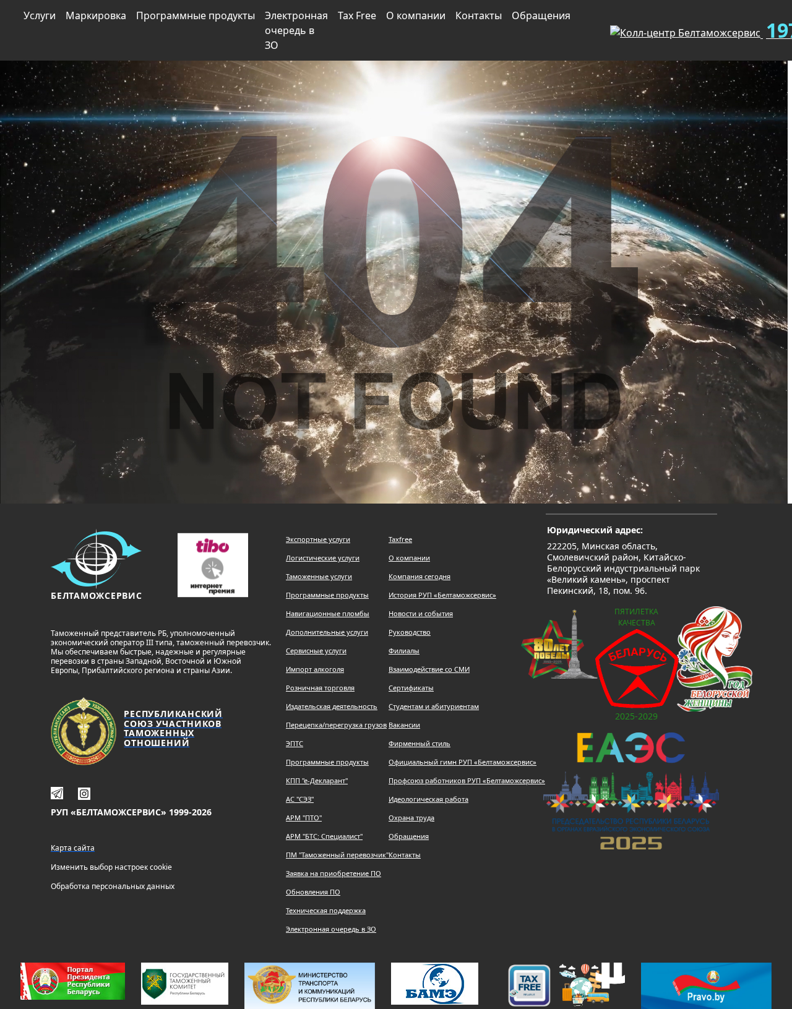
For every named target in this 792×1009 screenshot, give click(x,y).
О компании (416, 15)
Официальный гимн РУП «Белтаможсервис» (462, 761)
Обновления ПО (313, 891)
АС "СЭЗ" (300, 799)
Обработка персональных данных (112, 886)
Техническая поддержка (326, 910)
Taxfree (400, 539)
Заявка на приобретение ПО (333, 873)
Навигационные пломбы (327, 613)
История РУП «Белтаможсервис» (442, 594)
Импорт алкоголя (315, 669)
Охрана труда (411, 817)
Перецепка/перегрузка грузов (336, 724)
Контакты (478, 15)
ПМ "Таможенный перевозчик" (337, 854)
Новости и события (421, 613)
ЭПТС (294, 743)
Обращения (541, 15)
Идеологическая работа (428, 799)
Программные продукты (195, 15)
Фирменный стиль (419, 743)
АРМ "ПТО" (304, 817)
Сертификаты (411, 687)
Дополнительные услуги (327, 632)
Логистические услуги (322, 557)
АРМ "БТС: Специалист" (324, 836)
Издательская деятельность (331, 706)
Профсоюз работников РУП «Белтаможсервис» (467, 780)
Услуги (40, 15)
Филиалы (404, 650)
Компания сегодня (419, 576)
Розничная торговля (320, 687)
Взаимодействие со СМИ (429, 669)
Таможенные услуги (319, 576)
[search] (580, 27)
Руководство (410, 632)
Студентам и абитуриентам (434, 706)
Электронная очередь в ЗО (296, 30)
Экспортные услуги (318, 539)
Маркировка (96, 15)
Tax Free (357, 15)
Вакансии (404, 724)
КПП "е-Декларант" (317, 780)
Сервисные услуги (316, 650)
